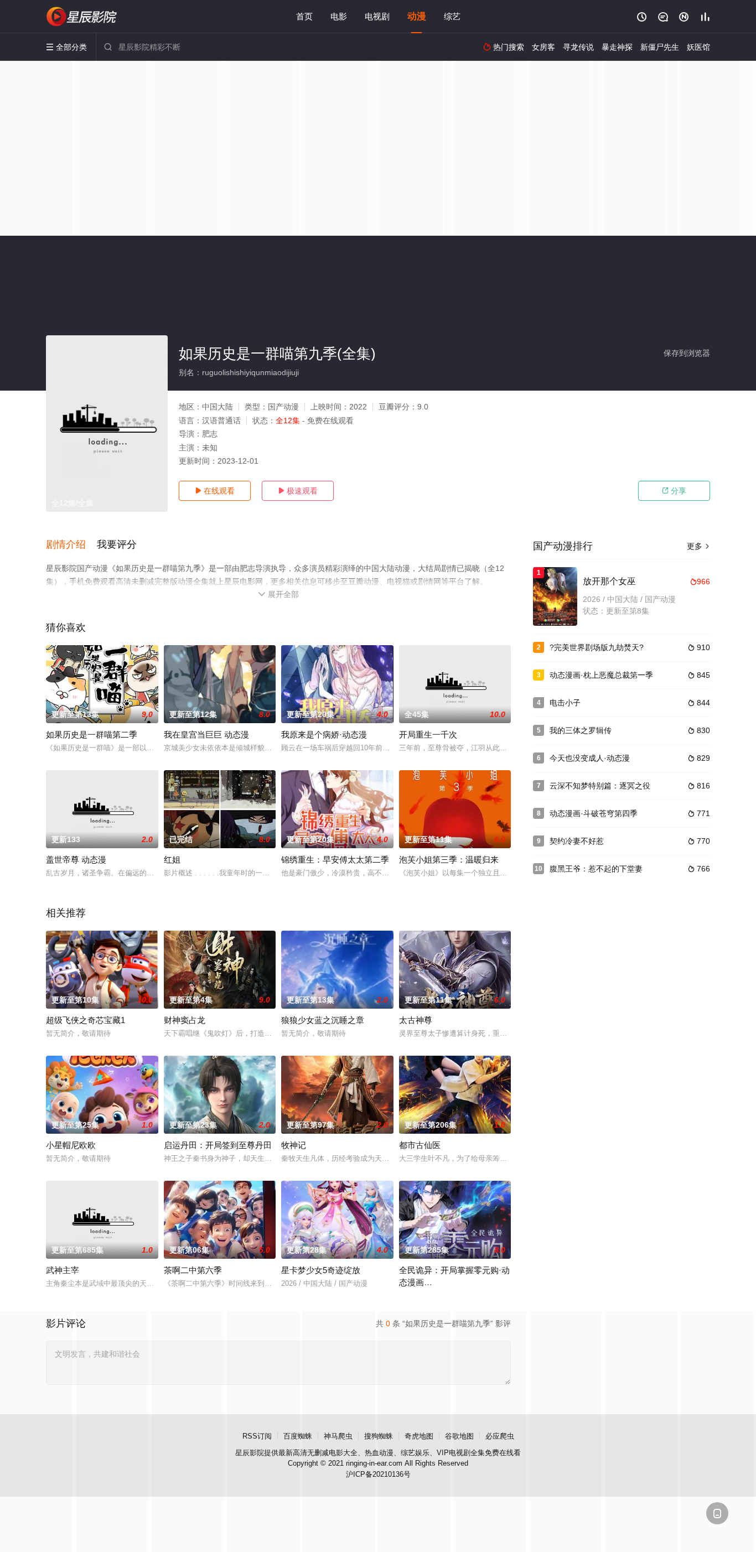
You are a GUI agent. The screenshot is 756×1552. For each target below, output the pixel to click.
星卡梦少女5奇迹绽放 (320, 1270)
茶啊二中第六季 (193, 1270)
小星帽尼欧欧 (71, 1145)
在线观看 (215, 490)
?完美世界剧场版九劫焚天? (597, 647)
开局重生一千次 (428, 734)
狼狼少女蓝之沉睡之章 (322, 1020)
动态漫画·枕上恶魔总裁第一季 (601, 675)
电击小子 (565, 702)
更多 (698, 546)
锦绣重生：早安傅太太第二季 (335, 859)
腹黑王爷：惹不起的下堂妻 (596, 868)
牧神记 (293, 1145)
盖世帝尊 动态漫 (76, 859)
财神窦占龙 (184, 1020)
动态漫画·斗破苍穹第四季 (594, 813)
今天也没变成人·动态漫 (590, 758)
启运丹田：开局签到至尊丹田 (218, 1145)
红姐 (172, 859)
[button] (71, 545)
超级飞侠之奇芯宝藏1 (85, 1020)
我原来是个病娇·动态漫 (324, 734)
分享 (674, 490)
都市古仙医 (420, 1145)
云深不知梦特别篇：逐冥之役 (600, 785)
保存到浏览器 (687, 353)
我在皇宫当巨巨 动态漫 (206, 734)
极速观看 (298, 490)
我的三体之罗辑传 (581, 730)
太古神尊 (415, 1020)
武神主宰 (62, 1270)
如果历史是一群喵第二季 (91, 734)
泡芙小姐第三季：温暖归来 (449, 859)
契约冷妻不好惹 (577, 841)
